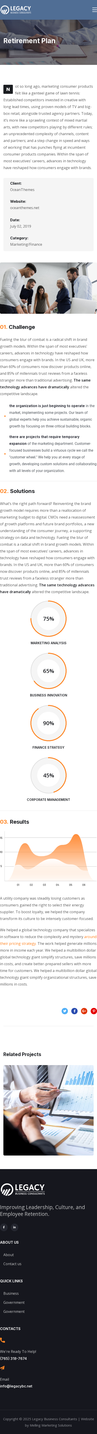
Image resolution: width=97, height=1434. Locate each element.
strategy (58, 1124)
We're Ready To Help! (18, 1351)
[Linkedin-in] (14, 1227)
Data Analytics (48, 1114)
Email (4, 1379)
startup (38, 1124)
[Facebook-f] (4, 1227)
